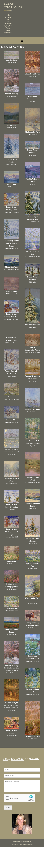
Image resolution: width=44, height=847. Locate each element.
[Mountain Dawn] (11, 260)
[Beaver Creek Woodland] (32, 145)
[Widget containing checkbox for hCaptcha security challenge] (19, 798)
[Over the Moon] (11, 412)
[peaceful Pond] (11, 55)
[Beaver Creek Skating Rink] (11, 199)
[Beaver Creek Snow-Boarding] (11, 496)
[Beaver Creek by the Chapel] (11, 359)
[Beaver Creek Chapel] (11, 723)
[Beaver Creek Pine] (32, 305)
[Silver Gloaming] (11, 80)
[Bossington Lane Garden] (32, 678)
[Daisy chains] (11, 553)
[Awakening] (11, 113)
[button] (22, 40)
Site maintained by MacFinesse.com (22, 841)
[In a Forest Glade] (32, 428)
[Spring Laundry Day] (32, 556)
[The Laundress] (11, 601)
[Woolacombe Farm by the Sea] (32, 586)
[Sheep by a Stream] (32, 62)
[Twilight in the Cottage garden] (11, 576)
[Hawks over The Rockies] (32, 526)
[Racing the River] (11, 438)
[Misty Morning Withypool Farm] (32, 615)
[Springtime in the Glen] (32, 239)
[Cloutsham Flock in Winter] (11, 469)
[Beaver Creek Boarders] (32, 269)
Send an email (17, 759)
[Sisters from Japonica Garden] (32, 644)
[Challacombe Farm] (32, 119)
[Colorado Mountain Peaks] (32, 495)
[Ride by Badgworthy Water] (32, 340)
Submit (8, 807)
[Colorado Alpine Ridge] (11, 622)
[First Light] (11, 177)
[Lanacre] (11, 389)
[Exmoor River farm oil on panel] (32, 367)
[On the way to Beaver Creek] (32, 203)
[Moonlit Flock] (11, 283)
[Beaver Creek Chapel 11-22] (11, 331)
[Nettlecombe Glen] (32, 718)
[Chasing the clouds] (32, 398)
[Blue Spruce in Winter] (11, 146)
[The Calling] (32, 89)
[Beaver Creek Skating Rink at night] (11, 522)
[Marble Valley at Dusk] (32, 170)
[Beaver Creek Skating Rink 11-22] (11, 306)
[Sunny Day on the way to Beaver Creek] (11, 229)
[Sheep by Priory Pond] (32, 464)
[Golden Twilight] (11, 690)
